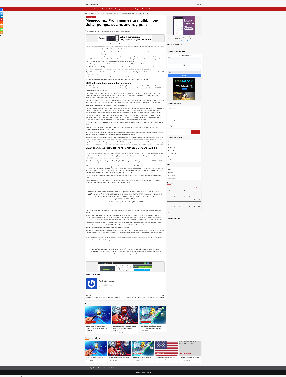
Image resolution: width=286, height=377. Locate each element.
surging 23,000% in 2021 (153, 102)
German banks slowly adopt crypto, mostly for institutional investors (109, 227)
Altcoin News (171, 108)
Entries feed (171, 172)
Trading (124, 9)
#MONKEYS (133, 194)
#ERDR (140, 194)
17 (169, 203)
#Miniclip (126, 196)
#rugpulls (124, 192)
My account (152, 9)
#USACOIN (107, 196)
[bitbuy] (125, 38)
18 (174, 203)
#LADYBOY (98, 196)
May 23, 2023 (138, 202)
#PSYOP (151, 196)
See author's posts (106, 285)
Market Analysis (172, 120)
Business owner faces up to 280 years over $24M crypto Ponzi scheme (124, 328)
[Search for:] (179, 132)
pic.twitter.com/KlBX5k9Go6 (125, 199)
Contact (144, 9)
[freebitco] (184, 89)
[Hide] (0, 35)
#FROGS (139, 196)
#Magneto (147, 194)
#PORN (132, 196)
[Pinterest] (1, 19)
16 (199, 200)
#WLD (114, 196)
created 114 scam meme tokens (144, 210)
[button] (200, 9)
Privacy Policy (88, 368)
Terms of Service (97, 368)
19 (179, 203)
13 (184, 200)
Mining (117, 9)
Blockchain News (172, 114)
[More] (1, 32)
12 (179, 200)
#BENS (116, 194)
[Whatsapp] (1, 29)
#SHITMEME (109, 194)
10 (169, 200)
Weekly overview (172, 126)
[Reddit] (1, 22)
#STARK (154, 194)
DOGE (149, 46)
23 (199, 203)
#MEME (154, 192)
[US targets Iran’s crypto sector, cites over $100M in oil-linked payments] (190, 348)
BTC (143, 100)
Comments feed (172, 175)
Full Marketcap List (184, 40)
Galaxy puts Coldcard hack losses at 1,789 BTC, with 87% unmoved (96, 328)
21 (189, 203)
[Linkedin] (1, 16)
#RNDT (145, 196)
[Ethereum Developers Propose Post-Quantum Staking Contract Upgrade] (166, 348)
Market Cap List (107, 9)
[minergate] (125, 266)
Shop (136, 9)
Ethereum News (172, 117)
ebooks (130, 9)
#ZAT (160, 194)
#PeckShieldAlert (94, 192)
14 (189, 200)
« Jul (168, 212)
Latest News (94, 9)
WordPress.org (172, 178)
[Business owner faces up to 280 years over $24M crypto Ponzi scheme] (125, 315)
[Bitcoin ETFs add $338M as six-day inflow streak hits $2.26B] (152, 315)
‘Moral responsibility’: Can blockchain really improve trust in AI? (110, 105)
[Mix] (1, 26)
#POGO (119, 196)
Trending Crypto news (91, 17)
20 (184, 203)
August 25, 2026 (90, 332)
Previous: (104, 296)
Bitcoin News (171, 111)
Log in (169, 169)
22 (194, 203)
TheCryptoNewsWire (107, 281)
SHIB (111, 129)
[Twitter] (1, 13)
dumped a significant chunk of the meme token (115, 222)
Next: (146, 296)
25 (174, 206)
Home (86, 9)
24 (169, 206)
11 (174, 200)
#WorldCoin (124, 194)
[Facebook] (1, 9)
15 (194, 200)
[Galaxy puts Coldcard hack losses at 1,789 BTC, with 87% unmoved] (98, 315)
